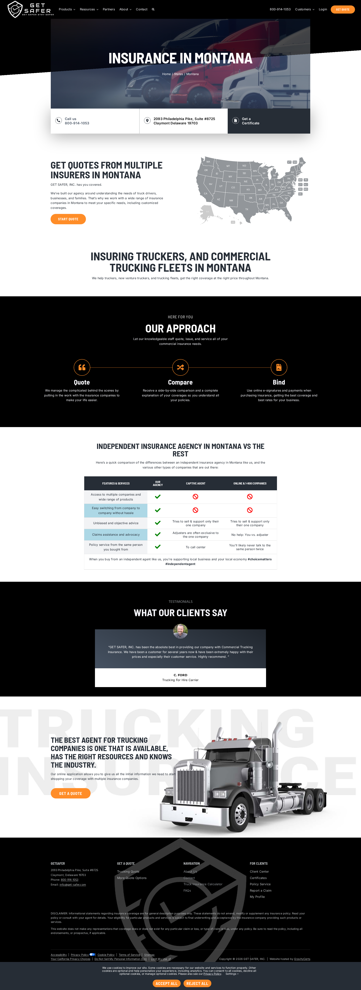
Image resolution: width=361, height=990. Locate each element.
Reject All (197, 983)
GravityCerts (302, 958)
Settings (231, 973)
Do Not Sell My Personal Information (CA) (121, 958)
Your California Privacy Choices (70, 958)
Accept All (167, 983)
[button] (153, 9)
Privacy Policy (80, 954)
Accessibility (59, 954)
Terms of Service (129, 954)
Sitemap (149, 954)
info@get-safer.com (73, 884)
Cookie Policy (106, 954)
